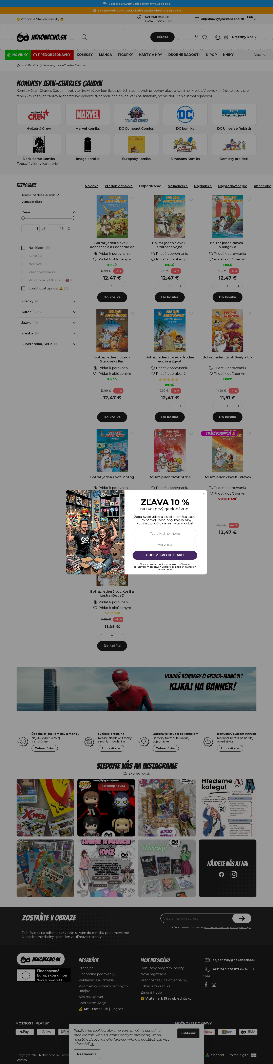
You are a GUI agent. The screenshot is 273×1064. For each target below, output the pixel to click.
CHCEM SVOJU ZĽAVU (165, 555)
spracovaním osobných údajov (152, 566)
